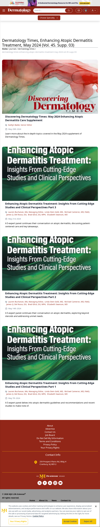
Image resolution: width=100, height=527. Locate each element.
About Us (43, 500)
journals (12, 49)
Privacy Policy (50, 444)
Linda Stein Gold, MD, (54, 212)
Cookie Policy (38, 516)
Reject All (88, 521)
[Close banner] (96, 3)
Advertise (50, 428)
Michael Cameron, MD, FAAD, (77, 212)
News (54, 500)
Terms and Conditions (50, 441)
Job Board (50, 435)
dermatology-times (26, 49)
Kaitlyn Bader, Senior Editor (20, 125)
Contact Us (50, 432)
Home (5, 49)
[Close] (96, 506)
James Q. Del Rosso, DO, (16, 214)
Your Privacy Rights (50, 447)
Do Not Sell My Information (50, 438)
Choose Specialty (47, 17)
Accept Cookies (70, 521)
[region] (50, 514)
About (50, 425)
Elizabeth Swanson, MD (57, 214)
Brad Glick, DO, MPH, (37, 214)
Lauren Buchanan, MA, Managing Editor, (26, 212)
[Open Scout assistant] (86, 10)
